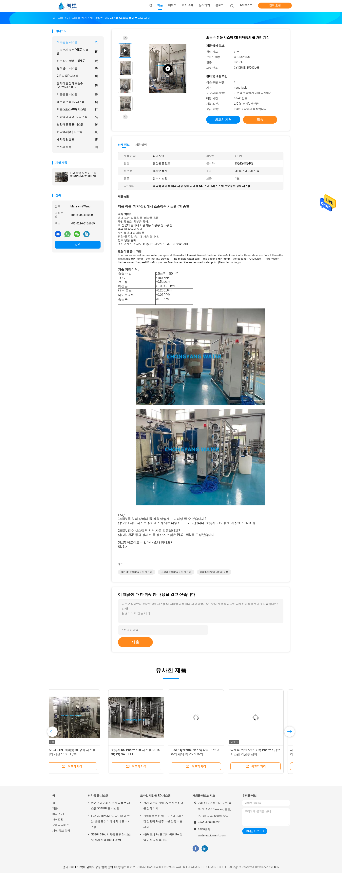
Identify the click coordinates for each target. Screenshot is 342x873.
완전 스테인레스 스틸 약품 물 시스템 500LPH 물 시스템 (110, 805)
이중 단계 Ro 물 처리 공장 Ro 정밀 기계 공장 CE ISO (162, 837)
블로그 (219, 5)
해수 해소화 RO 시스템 (78, 102)
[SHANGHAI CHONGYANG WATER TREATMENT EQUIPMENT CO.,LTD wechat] (77, 234)
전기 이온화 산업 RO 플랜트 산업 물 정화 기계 (163, 805)
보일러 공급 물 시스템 (78, 124)
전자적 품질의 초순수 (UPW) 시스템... (78, 85)
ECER (276, 867)
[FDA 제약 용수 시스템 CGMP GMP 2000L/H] (61, 176)
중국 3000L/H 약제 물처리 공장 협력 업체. (88, 867)
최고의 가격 (223, 119)
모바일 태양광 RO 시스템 (78, 117)
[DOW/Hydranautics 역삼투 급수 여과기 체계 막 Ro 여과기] (140, 717)
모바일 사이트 (60, 825)
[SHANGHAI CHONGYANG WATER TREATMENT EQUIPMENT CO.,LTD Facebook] (195, 848)
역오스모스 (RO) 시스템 (78, 109)
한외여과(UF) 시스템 (78, 132)
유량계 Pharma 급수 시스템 (176, 572)
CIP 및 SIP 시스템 (78, 76)
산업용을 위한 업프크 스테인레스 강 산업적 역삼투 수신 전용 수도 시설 (163, 821)
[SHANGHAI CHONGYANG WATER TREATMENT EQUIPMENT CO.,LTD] (67, 6)
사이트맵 (57, 819)
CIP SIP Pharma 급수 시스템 (136, 572)
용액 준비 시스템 (78, 68)
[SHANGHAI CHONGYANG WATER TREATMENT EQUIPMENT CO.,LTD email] (58, 234)
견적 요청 (275, 5)
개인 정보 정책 (61, 830)
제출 (135, 642)
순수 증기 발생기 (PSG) (78, 60)
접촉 (78, 244)
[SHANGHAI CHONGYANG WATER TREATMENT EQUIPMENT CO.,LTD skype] (86, 234)
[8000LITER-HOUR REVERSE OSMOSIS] (168, 69)
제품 (55, 808)
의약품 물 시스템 (78, 42)
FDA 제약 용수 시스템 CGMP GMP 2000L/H (83, 174)
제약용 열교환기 (78, 139)
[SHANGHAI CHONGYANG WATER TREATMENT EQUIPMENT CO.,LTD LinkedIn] (204, 848)
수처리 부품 (78, 147)
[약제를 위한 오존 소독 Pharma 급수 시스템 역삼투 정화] (199, 717)
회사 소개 (58, 813)
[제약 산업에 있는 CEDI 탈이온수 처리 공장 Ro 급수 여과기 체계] (259, 717)
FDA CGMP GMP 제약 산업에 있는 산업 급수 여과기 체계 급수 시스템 (111, 821)
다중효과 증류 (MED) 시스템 (78, 51)
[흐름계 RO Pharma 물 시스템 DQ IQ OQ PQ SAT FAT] (80, 717)
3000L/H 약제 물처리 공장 (214, 572)
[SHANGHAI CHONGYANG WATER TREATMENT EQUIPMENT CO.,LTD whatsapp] (67, 234)
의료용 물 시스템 (78, 94)
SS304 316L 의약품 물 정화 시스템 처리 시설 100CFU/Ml (111, 837)
